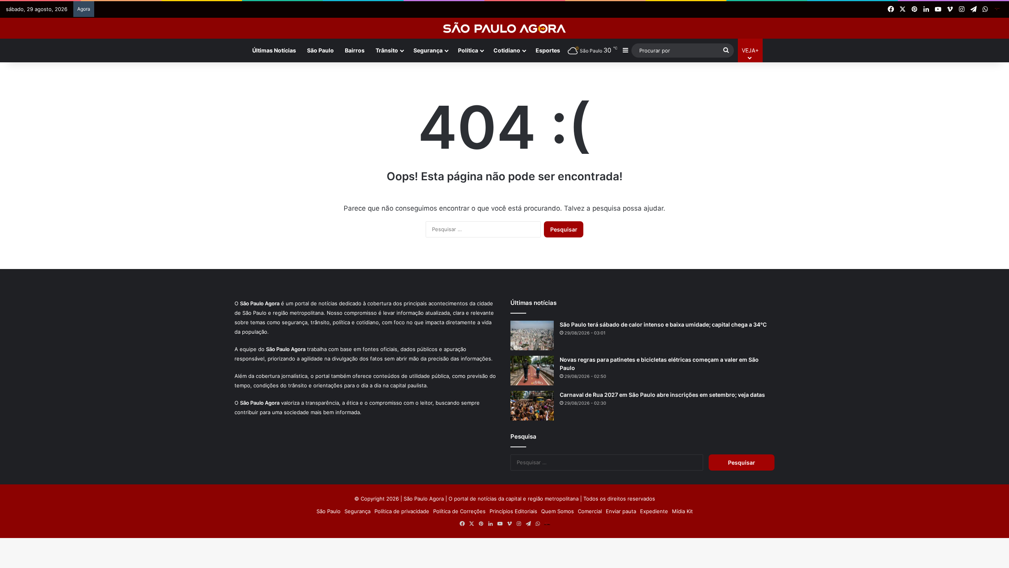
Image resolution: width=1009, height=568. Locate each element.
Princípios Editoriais (513, 511)
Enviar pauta (621, 511)
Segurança (428, 50)
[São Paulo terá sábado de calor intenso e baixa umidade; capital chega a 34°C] (532, 335)
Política (468, 50)
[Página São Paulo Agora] (997, 9)
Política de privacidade (401, 511)
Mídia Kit (682, 511)
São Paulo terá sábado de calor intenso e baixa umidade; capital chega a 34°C (663, 324)
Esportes (548, 50)
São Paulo (320, 50)
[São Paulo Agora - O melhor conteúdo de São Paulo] (504, 28)
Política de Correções (459, 511)
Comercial (590, 511)
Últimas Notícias (274, 50)
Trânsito (387, 50)
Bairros (355, 50)
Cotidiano (506, 50)
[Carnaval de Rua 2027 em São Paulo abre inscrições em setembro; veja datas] (532, 405)
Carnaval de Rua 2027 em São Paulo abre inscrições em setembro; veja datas (662, 394)
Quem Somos (557, 511)
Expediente (654, 511)
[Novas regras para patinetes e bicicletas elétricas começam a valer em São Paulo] (532, 370)
